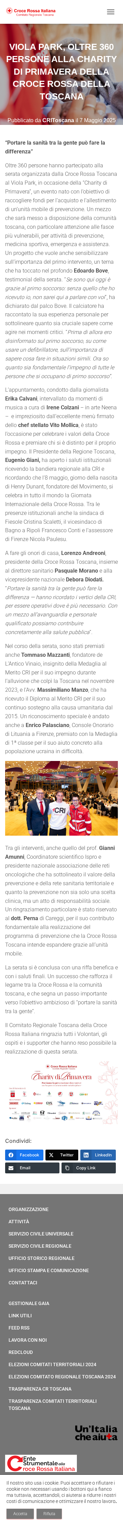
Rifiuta (49, 1513)
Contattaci (23, 1282)
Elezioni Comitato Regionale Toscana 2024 (62, 1376)
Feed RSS (19, 1328)
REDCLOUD (21, 1352)
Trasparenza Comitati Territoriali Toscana (53, 1404)
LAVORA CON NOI (28, 1340)
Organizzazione (29, 1209)
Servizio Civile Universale (41, 1233)
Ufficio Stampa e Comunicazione (49, 1270)
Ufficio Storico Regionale (41, 1258)
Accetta (20, 1513)
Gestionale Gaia (29, 1303)
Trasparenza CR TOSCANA (40, 1389)
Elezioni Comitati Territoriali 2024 (52, 1364)
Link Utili (20, 1315)
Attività (19, 1221)
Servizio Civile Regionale (40, 1246)
